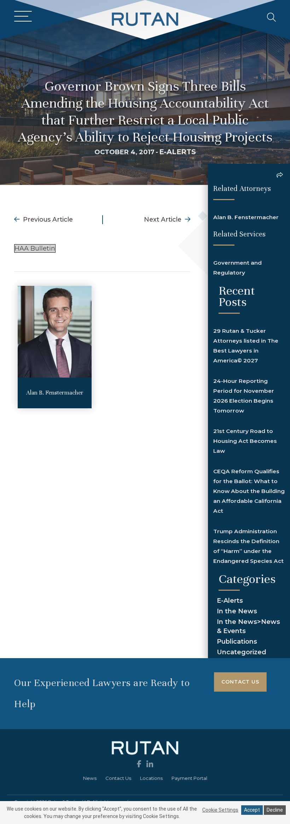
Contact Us (118, 778)
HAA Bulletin (34, 248)
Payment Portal (189, 778)
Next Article (163, 219)
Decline (275, 810)
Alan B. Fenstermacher (54, 392)
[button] (21, 17)
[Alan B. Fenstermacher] (55, 331)
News (90, 778)
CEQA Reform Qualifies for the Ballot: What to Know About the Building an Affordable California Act (249, 491)
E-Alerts (177, 152)
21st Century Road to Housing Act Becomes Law (245, 441)
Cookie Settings (220, 810)
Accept (252, 810)
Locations (151, 778)
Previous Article (47, 219)
